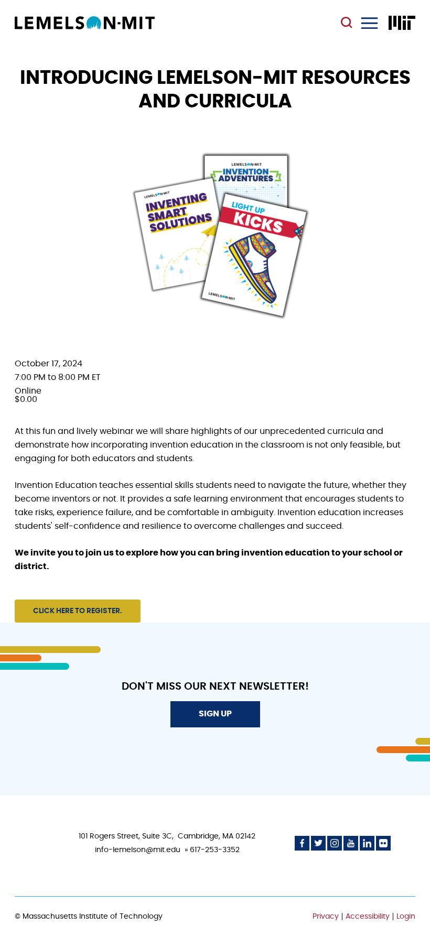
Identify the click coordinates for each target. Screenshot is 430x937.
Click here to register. (77, 611)
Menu (369, 23)
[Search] (348, 23)
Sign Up (215, 714)
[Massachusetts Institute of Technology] (402, 23)
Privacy (326, 916)
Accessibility (368, 916)
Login (405, 916)
